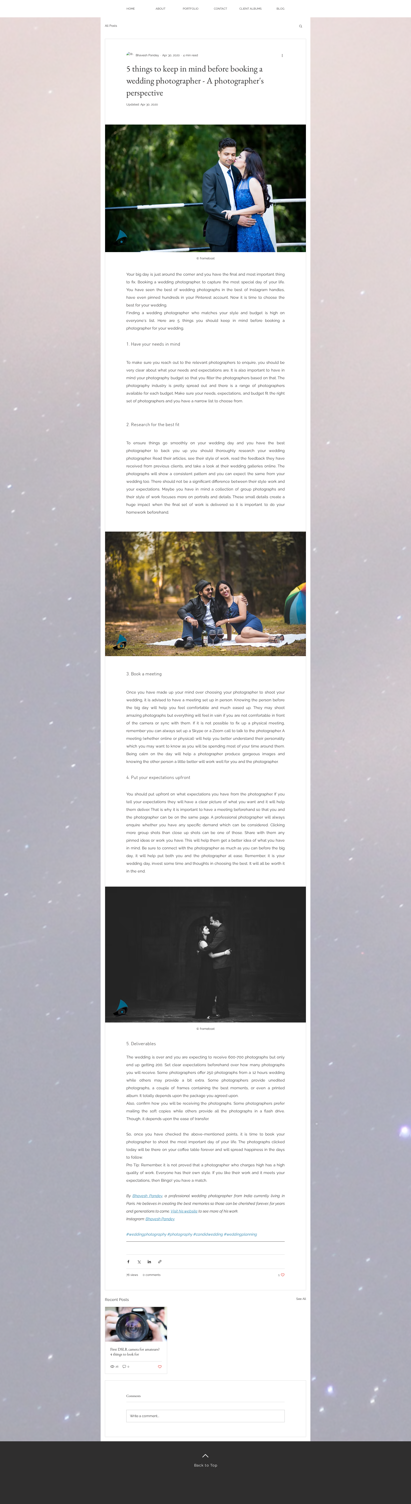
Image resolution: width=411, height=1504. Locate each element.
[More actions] (282, 55)
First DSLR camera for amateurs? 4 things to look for (135, 1352)
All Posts (111, 25)
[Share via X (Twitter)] (139, 1262)
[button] (301, 26)
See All (301, 1298)
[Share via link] (160, 1262)
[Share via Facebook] (128, 1262)
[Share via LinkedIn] (149, 1262)
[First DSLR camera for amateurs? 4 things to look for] (136, 1324)
